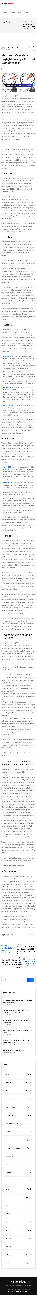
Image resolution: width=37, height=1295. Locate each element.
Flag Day (18, 1172)
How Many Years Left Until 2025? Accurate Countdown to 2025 (16, 1041)
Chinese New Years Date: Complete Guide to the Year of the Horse (17, 1001)
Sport (18, 1222)
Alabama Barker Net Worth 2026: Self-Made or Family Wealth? (17, 1021)
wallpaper (18, 1255)
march (18, 1197)
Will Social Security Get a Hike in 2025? (14, 1050)
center (18, 1140)
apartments (18, 1082)
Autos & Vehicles (18, 1107)
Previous (19, 944)
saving (4, 937)
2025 (7, 935)
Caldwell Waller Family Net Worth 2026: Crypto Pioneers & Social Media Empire (17, 1011)
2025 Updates (16, 12)
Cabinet (18, 1131)
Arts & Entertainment (18, 1099)
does (11, 935)
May (18, 1205)
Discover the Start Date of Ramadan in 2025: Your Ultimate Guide (26, 950)
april (18, 1090)
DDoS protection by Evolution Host (18, 1291)
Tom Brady (18, 1238)
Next (20, 958)
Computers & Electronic (18, 1148)
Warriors (18, 1263)
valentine (18, 1246)
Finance (18, 1164)
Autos (28, 12)
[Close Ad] (18, 1293)
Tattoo (18, 1230)
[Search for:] (15, 980)
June (18, 1189)
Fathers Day (18, 1156)
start (8, 937)
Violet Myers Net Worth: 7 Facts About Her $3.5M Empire (17, 1031)
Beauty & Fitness (18, 1115)
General (18, 1181)
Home (5, 12)
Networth (18, 1214)
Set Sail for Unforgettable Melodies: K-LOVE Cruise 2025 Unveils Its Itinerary (11, 963)
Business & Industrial (18, 1123)
